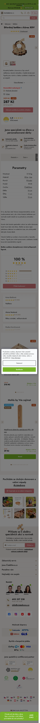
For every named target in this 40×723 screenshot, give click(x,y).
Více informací (15, 358)
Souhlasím (19, 369)
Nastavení (19, 363)
